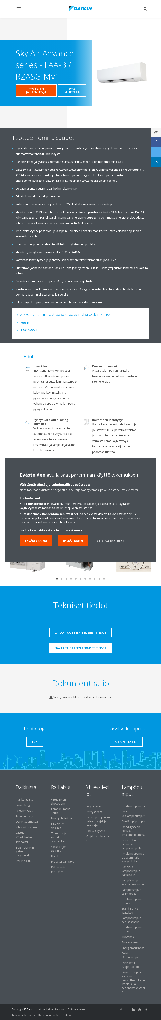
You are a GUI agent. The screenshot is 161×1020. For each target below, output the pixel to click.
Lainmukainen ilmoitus (51, 1009)
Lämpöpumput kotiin (60, 811)
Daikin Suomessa (27, 821)
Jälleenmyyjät (24, 810)
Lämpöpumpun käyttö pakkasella (133, 882)
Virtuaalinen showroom (58, 801)
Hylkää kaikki (73, 541)
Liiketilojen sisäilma (58, 826)
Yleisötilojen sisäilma (58, 848)
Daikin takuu (23, 861)
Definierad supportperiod (131, 965)
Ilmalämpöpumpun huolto (133, 929)
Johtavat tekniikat (27, 827)
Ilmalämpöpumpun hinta (133, 901)
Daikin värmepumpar (131, 955)
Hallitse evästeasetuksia (109, 541)
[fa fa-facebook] (121, 1009)
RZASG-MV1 (29, 330)
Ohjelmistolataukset (97, 838)
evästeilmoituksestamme (64, 530)
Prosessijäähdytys (62, 861)
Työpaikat (22, 842)
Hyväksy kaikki (36, 541)
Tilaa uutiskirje (25, 816)
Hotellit (55, 856)
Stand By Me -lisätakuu (131, 910)
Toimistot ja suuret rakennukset (59, 837)
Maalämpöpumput (133, 821)
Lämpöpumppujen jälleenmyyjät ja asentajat (98, 821)
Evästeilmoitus (76, 1009)
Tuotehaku (128, 937)
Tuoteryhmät (130, 942)
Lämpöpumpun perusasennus (131, 920)
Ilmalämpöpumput (133, 806)
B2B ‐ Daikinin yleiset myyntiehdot (25, 851)
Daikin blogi (23, 805)
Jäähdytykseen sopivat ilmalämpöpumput (133, 831)
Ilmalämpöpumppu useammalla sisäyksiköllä (133, 857)
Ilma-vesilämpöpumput (133, 814)
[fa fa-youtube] (140, 1009)
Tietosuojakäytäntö (23, 1015)
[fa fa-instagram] (146, 1009)
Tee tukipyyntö (95, 831)
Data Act (68, 1015)
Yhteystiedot (94, 812)
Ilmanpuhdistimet (62, 818)
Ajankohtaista (24, 799)
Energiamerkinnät (133, 948)
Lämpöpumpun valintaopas (131, 891)
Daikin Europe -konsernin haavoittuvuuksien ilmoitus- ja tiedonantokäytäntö (133, 982)
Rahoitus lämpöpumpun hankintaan (131, 871)
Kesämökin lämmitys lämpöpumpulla (131, 844)
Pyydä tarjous (95, 806)
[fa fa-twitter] (127, 1009)
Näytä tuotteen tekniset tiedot (81, 648)
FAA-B (25, 322)
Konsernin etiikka (48, 1015)
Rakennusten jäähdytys (59, 869)
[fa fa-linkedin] (133, 1009)
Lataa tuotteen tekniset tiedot (80, 632)
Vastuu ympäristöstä (24, 834)
